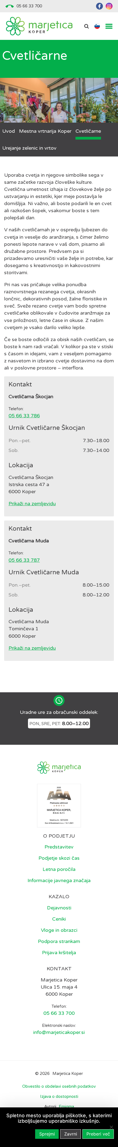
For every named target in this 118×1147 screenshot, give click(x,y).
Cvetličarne (88, 131)
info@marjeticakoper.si (59, 1032)
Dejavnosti (59, 908)
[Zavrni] (111, 1127)
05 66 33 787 (24, 560)
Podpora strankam (59, 941)
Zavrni (70, 1134)
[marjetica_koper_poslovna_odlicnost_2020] (59, 805)
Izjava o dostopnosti (59, 1096)
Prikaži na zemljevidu (32, 504)
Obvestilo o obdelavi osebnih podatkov (59, 1086)
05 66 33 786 (24, 416)
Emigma (66, 1107)
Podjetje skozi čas (59, 858)
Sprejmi (47, 1134)
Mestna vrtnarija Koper (45, 131)
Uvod (8, 131)
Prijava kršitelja (59, 953)
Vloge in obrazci (59, 930)
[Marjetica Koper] (39, 26)
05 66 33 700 (29, 6)
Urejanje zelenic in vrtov (29, 148)
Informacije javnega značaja (59, 880)
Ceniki (59, 919)
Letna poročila (59, 869)
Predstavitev (59, 847)
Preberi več (98, 1134)
